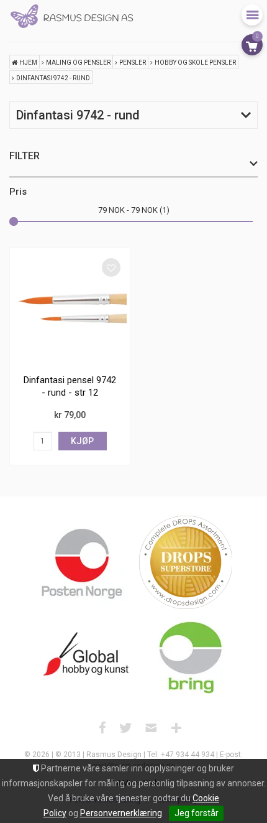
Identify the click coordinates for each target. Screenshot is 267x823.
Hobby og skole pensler (195, 62)
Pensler (132, 62)
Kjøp (82, 441)
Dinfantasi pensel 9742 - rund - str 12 (70, 386)
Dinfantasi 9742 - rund (53, 78)
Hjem (28, 62)
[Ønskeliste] (111, 267)
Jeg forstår (196, 813)
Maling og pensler (78, 62)
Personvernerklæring (121, 813)
